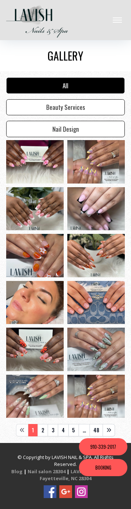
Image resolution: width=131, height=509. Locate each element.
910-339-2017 (103, 446)
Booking (103, 467)
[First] (22, 430)
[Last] (109, 430)
